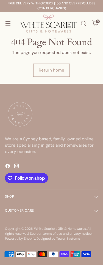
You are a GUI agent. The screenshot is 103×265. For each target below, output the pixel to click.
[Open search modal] (83, 23)
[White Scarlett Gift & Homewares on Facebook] (8, 167)
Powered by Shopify (20, 238)
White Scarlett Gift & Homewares (60, 228)
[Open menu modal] (7, 23)
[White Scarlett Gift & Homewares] (48, 23)
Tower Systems (68, 238)
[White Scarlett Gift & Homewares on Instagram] (17, 167)
